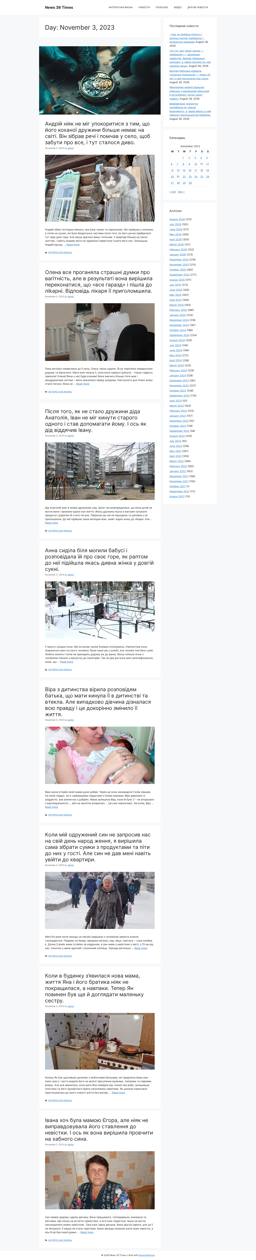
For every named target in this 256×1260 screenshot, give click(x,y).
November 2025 (179, 264)
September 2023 (179, 395)
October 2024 (177, 330)
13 (172, 170)
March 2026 (176, 244)
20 (172, 176)
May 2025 (175, 294)
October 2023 (177, 390)
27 (172, 182)
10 (195, 164)
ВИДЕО (178, 7)
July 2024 (175, 345)
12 (207, 164)
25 (201, 176)
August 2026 (177, 219)
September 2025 (179, 274)
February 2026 (178, 249)
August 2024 (177, 340)
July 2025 (175, 284)
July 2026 (175, 224)
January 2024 (177, 375)
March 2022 (176, 461)
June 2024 (175, 350)
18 (201, 170)
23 (190, 176)
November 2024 (179, 325)
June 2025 (175, 289)
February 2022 (178, 466)
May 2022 (175, 451)
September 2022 (179, 430)
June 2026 (175, 229)
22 (184, 176)
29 (184, 182)
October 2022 (177, 425)
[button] (100, 80)
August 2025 (177, 279)
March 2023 (176, 405)
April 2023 (175, 400)
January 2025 (177, 315)
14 (178, 170)
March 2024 (176, 365)
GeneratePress (147, 1255)
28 (178, 182)
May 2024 (175, 355)
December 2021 (178, 476)
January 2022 (177, 471)
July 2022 (175, 441)
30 (190, 182)
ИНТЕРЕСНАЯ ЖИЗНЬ (121, 7)
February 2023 (178, 410)
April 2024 (175, 360)
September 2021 (179, 491)
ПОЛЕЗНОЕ (162, 7)
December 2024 (179, 320)
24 (195, 176)
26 (207, 176)
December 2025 (179, 259)
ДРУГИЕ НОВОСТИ (198, 7)
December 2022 (179, 420)
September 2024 (179, 335)
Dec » (181, 191)
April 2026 (175, 239)
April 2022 (175, 456)
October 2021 (177, 486)
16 (190, 170)
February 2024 (178, 370)
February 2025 (178, 310)
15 (184, 170)
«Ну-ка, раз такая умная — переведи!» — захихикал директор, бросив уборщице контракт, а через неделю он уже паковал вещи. (190, 58)
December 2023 (179, 380)
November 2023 (179, 385)
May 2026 (175, 234)
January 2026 (177, 254)
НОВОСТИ (144, 7)
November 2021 (178, 481)
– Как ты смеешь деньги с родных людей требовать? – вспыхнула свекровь (187, 38)
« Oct (172, 191)
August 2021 (176, 496)
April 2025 (175, 299)
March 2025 (176, 305)
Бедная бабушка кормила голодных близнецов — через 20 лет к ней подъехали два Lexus (189, 75)
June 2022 (175, 446)
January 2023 (177, 415)
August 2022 (177, 436)
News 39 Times (59, 7)
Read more (73, 244)
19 (207, 170)
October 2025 (177, 269)
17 (195, 170)
